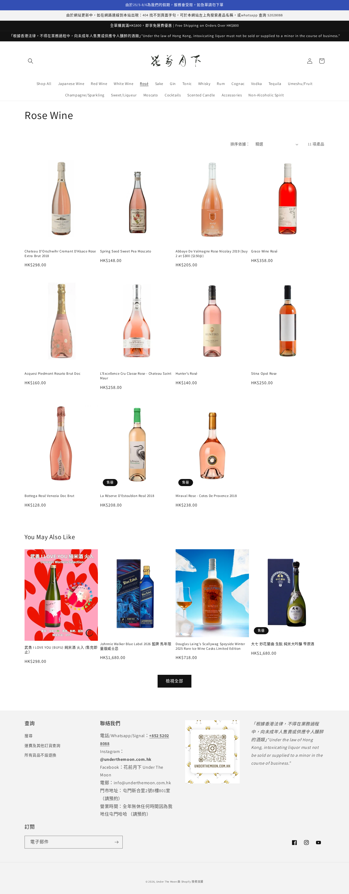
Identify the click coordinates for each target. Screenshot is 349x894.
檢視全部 (174, 681)
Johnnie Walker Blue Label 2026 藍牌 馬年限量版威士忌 (135, 646)
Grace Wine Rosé (264, 251)
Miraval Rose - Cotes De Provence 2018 (206, 496)
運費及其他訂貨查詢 (42, 745)
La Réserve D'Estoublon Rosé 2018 (127, 496)
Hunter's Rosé (186, 373)
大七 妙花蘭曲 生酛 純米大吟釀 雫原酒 (282, 644)
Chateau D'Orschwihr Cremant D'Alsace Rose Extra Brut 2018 (60, 253)
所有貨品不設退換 (40, 755)
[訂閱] (116, 842)
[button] (31, 61)
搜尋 (28, 735)
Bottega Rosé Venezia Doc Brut (49, 496)
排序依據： (240, 144)
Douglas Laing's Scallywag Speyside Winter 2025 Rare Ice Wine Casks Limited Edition (210, 646)
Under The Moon (166, 881)
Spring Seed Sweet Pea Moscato (125, 251)
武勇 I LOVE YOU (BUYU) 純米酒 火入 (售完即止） (61, 649)
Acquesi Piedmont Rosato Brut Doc (52, 373)
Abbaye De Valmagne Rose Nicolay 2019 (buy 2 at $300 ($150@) (212, 253)
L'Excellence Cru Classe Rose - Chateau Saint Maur (135, 375)
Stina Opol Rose (264, 373)
